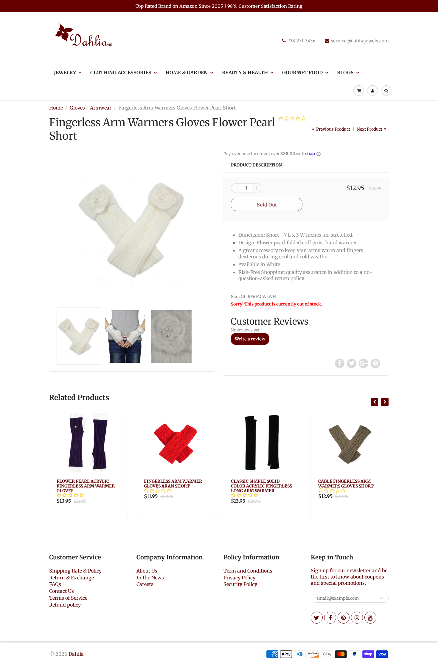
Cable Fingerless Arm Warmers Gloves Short (346, 484)
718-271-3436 (302, 41)
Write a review (250, 339)
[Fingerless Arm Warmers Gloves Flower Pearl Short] (132, 230)
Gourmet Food (302, 72)
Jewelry (65, 72)
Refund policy (65, 605)
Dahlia (76, 654)
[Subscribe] (381, 598)
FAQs (55, 584)
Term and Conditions (247, 571)
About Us (146, 571)
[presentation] (374, 402)
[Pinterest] (344, 618)
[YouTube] (370, 618)
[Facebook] (330, 618)
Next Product (370, 129)
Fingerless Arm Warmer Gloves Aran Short (173, 484)
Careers (144, 584)
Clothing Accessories (120, 72)
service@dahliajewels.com (360, 41)
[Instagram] (357, 618)
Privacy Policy (239, 578)
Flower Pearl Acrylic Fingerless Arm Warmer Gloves (86, 486)
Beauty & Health (245, 72)
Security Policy (240, 584)
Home (56, 108)
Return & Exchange (71, 578)
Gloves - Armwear (90, 108)
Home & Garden (187, 72)
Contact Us (61, 591)
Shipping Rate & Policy (75, 571)
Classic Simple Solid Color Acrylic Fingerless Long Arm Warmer (261, 486)
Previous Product (332, 129)
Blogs (345, 72)
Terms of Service (68, 598)
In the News (150, 578)
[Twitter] (317, 618)
